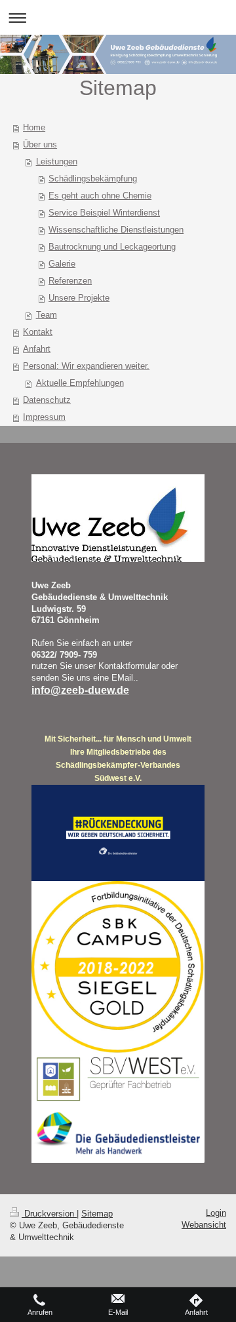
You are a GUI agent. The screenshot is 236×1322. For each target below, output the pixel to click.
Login (216, 1213)
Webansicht (204, 1225)
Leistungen (56, 161)
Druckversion (49, 1213)
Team (46, 315)
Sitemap (97, 1213)
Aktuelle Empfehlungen (80, 383)
